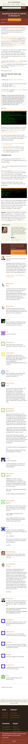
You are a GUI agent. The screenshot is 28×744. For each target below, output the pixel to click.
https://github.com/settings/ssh (11, 148)
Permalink (15, 246)
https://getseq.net (19, 220)
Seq (14, 214)
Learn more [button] (5, 737)
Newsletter (17, 240)
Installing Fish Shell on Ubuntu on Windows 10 (14, 15)
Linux (6, 22)
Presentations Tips (6, 729)
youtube (17, 4)
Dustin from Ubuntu (6, 40)
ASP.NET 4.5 (15, 727)
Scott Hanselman (14, 2)
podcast (12, 4)
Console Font (19, 89)
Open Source (12, 22)
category (15, 9)
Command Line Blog (16, 43)
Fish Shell (17, 61)
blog (8, 4)
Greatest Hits (5, 715)
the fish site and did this (16, 79)
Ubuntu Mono (5, 91)
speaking (23, 4)
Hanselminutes (13, 713)
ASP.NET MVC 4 (16, 729)
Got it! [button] (14, 741)
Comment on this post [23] (14, 19)
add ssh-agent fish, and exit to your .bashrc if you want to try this (13, 131)
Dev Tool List (5, 717)
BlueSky (18, 245)
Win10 (17, 22)
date (19, 9)
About (12, 240)
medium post (20, 66)
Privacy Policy (5, 713)
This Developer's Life (15, 715)
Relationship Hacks (17, 731)
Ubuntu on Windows (13, 29)
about (4, 4)
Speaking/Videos (6, 727)
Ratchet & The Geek (14, 717)
